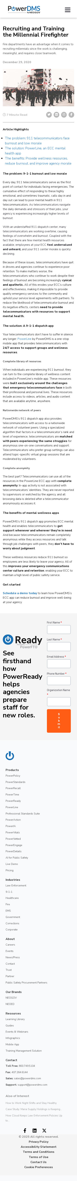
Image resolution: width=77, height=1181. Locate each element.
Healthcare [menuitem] (12, 898)
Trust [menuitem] (9, 970)
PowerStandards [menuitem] (15, 782)
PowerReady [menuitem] (13, 801)
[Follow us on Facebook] (25, 1130)
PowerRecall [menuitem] (13, 788)
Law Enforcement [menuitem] (16, 885)
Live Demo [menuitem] (12, 864)
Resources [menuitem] (13, 1013)
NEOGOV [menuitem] (11, 998)
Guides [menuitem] (10, 1025)
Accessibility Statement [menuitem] (38, 1147)
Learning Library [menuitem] (15, 1019)
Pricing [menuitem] (9, 870)
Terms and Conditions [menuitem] (38, 1152)
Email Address (56, 656)
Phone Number (56, 673)
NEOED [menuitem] (10, 1004)
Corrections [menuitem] (12, 923)
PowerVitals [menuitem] (13, 832)
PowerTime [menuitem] (12, 794)
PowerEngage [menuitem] (14, 845)
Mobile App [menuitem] (12, 1044)
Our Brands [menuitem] (14, 992)
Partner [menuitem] (10, 976)
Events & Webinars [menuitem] (17, 1031)
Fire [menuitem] (8, 904)
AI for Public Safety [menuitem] (17, 857)
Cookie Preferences (38, 1167)
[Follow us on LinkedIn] (34, 1130)
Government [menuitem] (13, 917)
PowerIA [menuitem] (11, 826)
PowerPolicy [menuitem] (13, 775)
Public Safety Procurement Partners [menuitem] (26, 982)
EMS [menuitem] (8, 910)
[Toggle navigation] (69, 9)
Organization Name (58, 692)
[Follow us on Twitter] (44, 1130)
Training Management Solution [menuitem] (24, 1051)
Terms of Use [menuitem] (38, 1157)
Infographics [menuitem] (13, 1038)
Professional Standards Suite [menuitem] (23, 813)
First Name (54, 622)
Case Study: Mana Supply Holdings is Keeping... (34, 1109)
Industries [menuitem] (13, 880)
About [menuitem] (10, 939)
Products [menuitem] (12, 770)
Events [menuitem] (9, 951)
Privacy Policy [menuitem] (38, 1142)
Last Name (54, 639)
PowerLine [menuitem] (12, 807)
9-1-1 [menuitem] (9, 892)
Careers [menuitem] (10, 944)
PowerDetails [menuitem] (13, 851)
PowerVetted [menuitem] (13, 839)
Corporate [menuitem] (12, 929)
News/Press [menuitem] (13, 957)
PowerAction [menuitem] (13, 820)
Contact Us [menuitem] (38, 1162)
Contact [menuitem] (10, 964)
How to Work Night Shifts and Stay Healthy (31, 1103)
